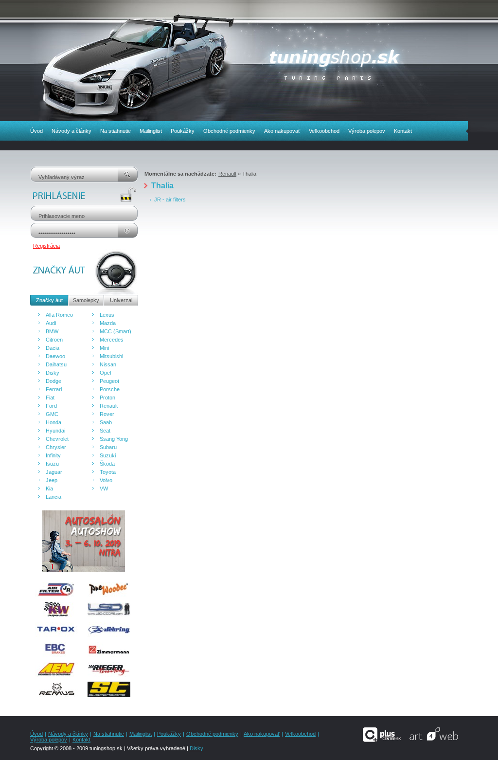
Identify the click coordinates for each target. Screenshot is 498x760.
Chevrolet (57, 439)
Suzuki (108, 455)
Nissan (108, 364)
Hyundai (55, 431)
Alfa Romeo (59, 315)
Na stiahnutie (115, 131)
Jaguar (54, 472)
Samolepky (86, 300)
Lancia (53, 497)
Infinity (53, 455)
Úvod (36, 131)
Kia (49, 488)
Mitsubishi (111, 356)
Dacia (52, 348)
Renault (109, 406)
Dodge (53, 381)
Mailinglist (151, 131)
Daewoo (55, 356)
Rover (107, 414)
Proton (107, 397)
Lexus (107, 315)
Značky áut (49, 300)
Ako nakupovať (282, 131)
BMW (52, 331)
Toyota (108, 472)
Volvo (106, 480)
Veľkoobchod (324, 131)
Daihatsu (56, 364)
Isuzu (52, 464)
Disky (52, 373)
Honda (53, 422)
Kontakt (403, 131)
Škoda (107, 464)
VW (104, 488)
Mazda (108, 323)
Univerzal (121, 300)
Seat (105, 431)
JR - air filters (170, 199)
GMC (52, 414)
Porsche (110, 389)
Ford (51, 406)
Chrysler (56, 447)
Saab (106, 422)
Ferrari (54, 389)
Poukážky (183, 131)
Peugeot (109, 381)
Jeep (51, 480)
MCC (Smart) (115, 331)
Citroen (54, 340)
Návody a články (71, 131)
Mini (104, 348)
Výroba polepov (366, 131)
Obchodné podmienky (229, 131)
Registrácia (46, 246)
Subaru (108, 447)
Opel (105, 373)
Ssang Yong (114, 439)
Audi (51, 323)
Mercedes (112, 340)
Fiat (50, 397)
